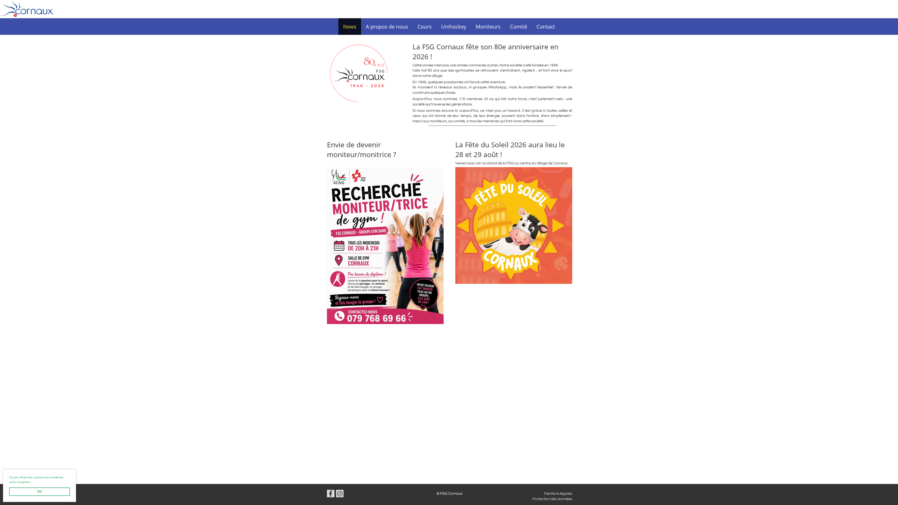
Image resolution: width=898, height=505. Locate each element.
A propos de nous (387, 26)
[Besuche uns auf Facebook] (330, 495)
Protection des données (552, 499)
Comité (518, 26)
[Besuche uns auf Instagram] (340, 495)
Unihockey (453, 26)
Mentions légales (558, 493)
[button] (32, 482)
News (349, 26)
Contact (545, 26)
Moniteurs (488, 26)
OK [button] (39, 491)
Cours (424, 26)
